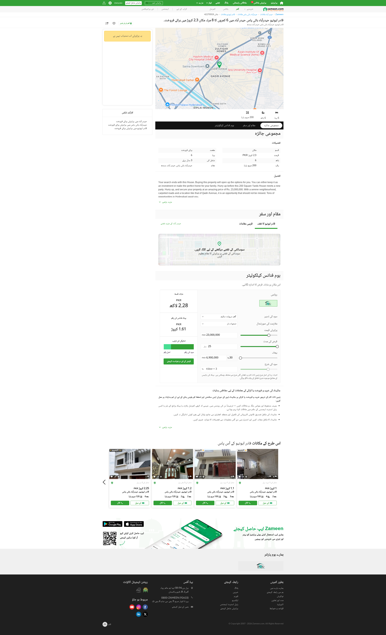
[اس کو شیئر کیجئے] (115, 477)
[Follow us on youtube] (131, 610)
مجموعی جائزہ (271, 125)
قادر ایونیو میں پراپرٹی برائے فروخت (130, 128)
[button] (219, 317)
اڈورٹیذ (280, 604)
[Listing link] (129, 478)
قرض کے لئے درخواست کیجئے (179, 361)
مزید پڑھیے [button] (167, 202)
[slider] (268, 335)
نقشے (217, 3)
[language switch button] (118, 3)
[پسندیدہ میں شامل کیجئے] (112, 477)
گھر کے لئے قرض (125, 23)
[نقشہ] (118, 477)
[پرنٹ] (113, 23)
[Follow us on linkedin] (137, 617)
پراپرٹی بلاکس (259, 3)
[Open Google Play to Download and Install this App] (112, 526)
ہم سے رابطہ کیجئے (275, 592)
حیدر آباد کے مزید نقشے (171, 224)
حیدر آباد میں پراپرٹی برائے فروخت (131, 121)
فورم (236, 596)
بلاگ (226, 3)
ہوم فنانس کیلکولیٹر (224, 125)
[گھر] (281, 3)
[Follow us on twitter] (144, 617)
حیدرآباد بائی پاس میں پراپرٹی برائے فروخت (127, 125)
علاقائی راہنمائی (240, 3)
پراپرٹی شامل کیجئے (229, 608)
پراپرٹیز (274, 3)
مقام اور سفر (249, 125)
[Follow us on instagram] (137, 610)
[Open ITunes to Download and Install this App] (133, 526)
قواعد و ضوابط (276, 608)
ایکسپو (235, 600)
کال (118, 503)
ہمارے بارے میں (276, 588)
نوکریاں (280, 596)
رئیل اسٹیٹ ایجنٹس (229, 604)
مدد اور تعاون (277, 600)
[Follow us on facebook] (144, 610)
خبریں (235, 592)
